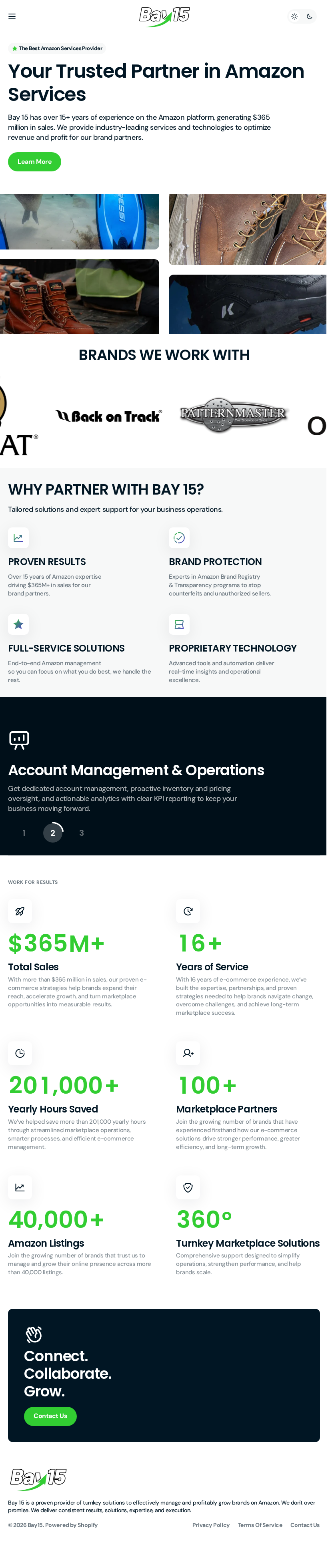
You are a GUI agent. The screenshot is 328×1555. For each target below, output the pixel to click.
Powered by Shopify (71, 1536)
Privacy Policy (205, 1536)
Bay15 (35, 1536)
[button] (12, 16)
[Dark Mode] (296, 16)
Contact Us (50, 1427)
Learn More (35, 161)
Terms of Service (254, 1536)
